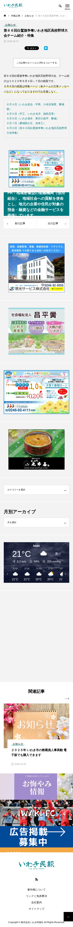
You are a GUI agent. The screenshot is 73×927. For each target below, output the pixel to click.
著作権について (36, 889)
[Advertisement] (36, 636)
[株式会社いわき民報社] (13, 5)
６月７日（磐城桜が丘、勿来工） (26, 123)
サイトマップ (36, 908)
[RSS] (36, 879)
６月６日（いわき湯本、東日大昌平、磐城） (33, 118)
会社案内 (36, 902)
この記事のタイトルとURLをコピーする (36, 62)
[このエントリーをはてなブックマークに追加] (46, 49)
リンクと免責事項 (36, 896)
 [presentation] (67, 699)
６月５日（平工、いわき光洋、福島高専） (31, 113)
